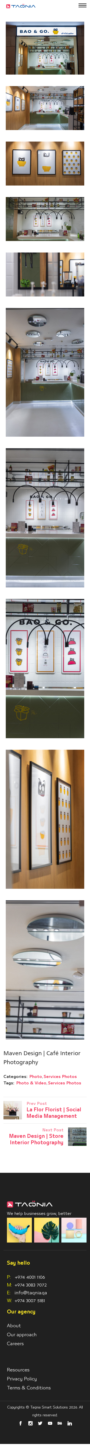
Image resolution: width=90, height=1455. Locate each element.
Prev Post (37, 1104)
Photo (35, 1077)
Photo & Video (31, 1083)
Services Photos (60, 1077)
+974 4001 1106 (26, 1277)
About (14, 1326)
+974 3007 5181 (30, 1301)
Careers (15, 1344)
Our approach (22, 1335)
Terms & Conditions (29, 1388)
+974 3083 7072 (31, 1285)
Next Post (52, 1130)
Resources (18, 1370)
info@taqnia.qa (31, 1293)
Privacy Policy (22, 1379)
